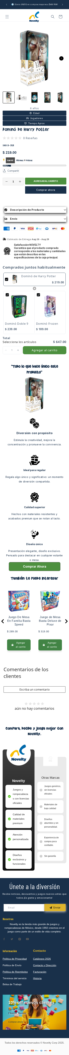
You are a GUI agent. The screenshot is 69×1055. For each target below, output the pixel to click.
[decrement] (6, 181)
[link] (15, 279)
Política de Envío (12, 965)
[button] (7, 17)
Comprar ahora (45, 189)
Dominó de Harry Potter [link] (38, 276)
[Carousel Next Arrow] (61, 58)
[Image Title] (4, 939)
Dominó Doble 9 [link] (16, 324)
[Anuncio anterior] (6, 4)
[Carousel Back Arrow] (3, 621)
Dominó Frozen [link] (47, 324)
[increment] (20, 181)
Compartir (13, 170)
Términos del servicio (15, 978)
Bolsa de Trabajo (12, 984)
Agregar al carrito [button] (44, 350)
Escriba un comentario (34, 689)
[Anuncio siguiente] (62, 4)
